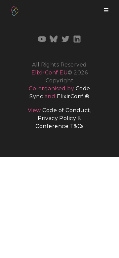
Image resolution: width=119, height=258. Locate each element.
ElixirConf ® (73, 96)
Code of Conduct (66, 110)
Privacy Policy (57, 118)
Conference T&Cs (59, 126)
